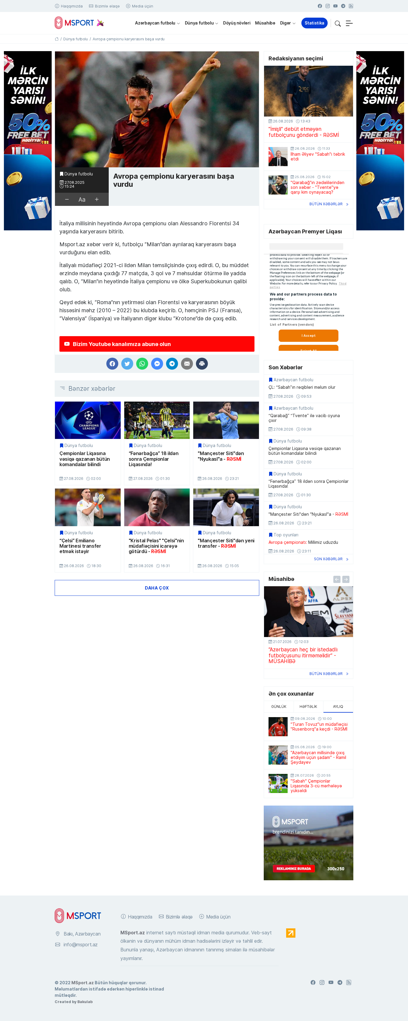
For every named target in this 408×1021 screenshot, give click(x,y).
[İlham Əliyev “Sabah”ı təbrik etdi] (278, 156)
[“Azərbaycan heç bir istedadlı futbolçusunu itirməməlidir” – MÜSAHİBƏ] (308, 611)
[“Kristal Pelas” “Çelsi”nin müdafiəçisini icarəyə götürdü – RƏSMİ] (157, 507)
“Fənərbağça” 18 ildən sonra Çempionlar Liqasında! (154, 459)
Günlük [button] (278, 706)
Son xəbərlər (328, 558)
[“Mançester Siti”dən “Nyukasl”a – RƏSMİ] (226, 420)
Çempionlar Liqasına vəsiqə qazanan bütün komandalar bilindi (84, 459)
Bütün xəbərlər (326, 203)
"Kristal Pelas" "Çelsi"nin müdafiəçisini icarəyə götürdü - (156, 546)
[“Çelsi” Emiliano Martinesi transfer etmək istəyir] (88, 507)
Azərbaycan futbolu (155, 23)
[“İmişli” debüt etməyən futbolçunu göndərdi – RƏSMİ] (308, 91)
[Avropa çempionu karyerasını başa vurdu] (157, 109)
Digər (285, 23)
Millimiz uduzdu (303, 542)
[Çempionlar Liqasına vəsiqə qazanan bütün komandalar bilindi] (88, 420)
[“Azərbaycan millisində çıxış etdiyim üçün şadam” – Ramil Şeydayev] (278, 755)
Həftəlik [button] (308, 706)
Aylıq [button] (338, 706)
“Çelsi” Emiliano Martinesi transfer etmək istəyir (80, 546)
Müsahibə (265, 23)
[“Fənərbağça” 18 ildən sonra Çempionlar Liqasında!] (157, 420)
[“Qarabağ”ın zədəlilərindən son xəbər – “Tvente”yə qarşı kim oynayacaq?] (278, 185)
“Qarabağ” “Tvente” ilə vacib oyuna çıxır (304, 418)
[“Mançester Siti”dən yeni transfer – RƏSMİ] (226, 507)
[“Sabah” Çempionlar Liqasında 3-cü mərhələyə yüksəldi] (278, 783)
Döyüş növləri (236, 23)
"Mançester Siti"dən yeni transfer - (226, 543)
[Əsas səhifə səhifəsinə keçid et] (57, 39)
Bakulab (85, 1001)
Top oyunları (286, 535)
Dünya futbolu (199, 23)
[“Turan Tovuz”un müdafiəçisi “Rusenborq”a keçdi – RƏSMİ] (278, 726)
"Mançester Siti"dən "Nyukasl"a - (221, 456)
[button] (338, 23)
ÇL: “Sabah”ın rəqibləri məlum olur (302, 387)
